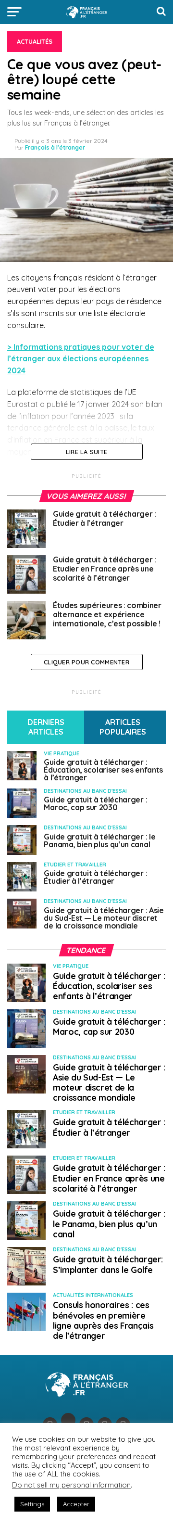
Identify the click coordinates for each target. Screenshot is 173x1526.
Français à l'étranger (55, 147)
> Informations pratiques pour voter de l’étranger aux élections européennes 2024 (80, 359)
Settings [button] (32, 1504)
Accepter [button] (76, 1504)
